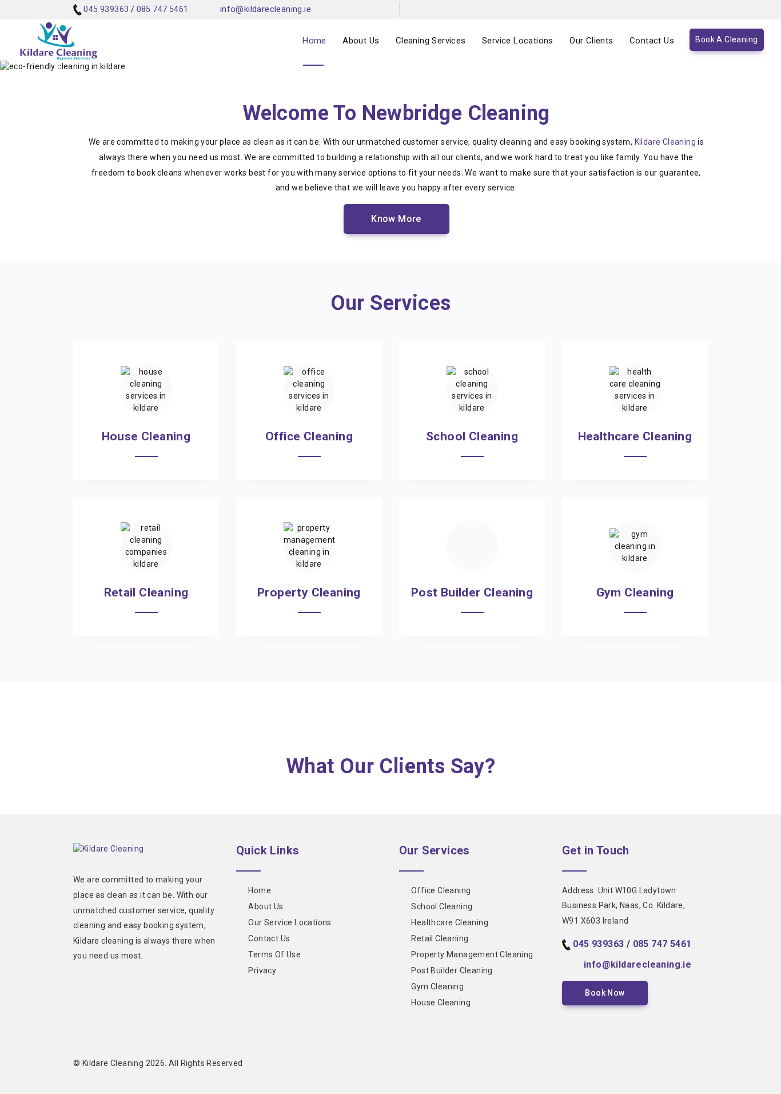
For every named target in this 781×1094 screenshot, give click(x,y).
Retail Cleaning (439, 938)
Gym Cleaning (437, 986)
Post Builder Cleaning (451, 970)
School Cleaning (441, 906)
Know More (396, 218)
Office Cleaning (441, 890)
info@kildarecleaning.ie (265, 9)
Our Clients (591, 40)
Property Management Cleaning (472, 954)
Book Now (604, 992)
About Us (360, 40)
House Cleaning (441, 1002)
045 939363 (106, 9)
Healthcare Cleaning (449, 922)
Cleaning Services (431, 40)
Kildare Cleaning (665, 141)
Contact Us (651, 40)
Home (314, 40)
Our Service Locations (289, 922)
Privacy (262, 970)
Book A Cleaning (726, 39)
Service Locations (517, 40)
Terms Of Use (274, 954)
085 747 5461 (163, 9)
